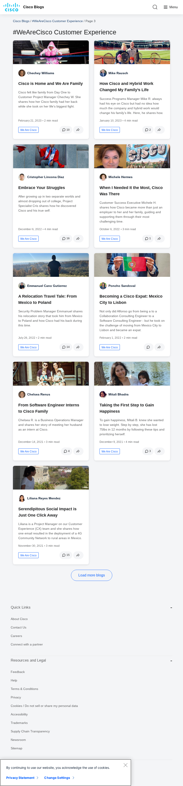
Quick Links (21, 607)
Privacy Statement (20, 778)
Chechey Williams (40, 73)
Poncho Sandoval (121, 286)
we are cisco (28, 130)
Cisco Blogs (33, 7)
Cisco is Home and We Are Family (50, 83)
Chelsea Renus (38, 394)
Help (14, 680)
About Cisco (19, 619)
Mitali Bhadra (118, 394)
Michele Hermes (120, 177)
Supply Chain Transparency (30, 731)
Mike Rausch (118, 73)
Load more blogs (91, 575)
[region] (65, 772)
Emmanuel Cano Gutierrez (47, 286)
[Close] (125, 765)
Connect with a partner (27, 644)
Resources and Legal (28, 660)
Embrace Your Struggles (41, 187)
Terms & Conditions (24, 689)
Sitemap (16, 748)
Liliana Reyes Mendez (43, 498)
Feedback (18, 672)
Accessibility (19, 714)
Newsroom (18, 740)
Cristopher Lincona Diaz (45, 177)
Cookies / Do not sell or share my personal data (44, 706)
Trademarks (19, 723)
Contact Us (18, 627)
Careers (16, 636)
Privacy (16, 697)
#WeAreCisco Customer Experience (57, 21)
